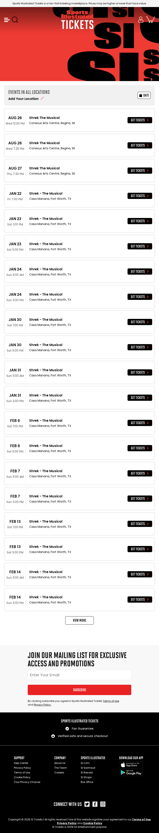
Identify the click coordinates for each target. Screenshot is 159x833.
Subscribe (79, 690)
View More (79, 620)
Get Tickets (138, 120)
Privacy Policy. (42, 704)
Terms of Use (111, 701)
